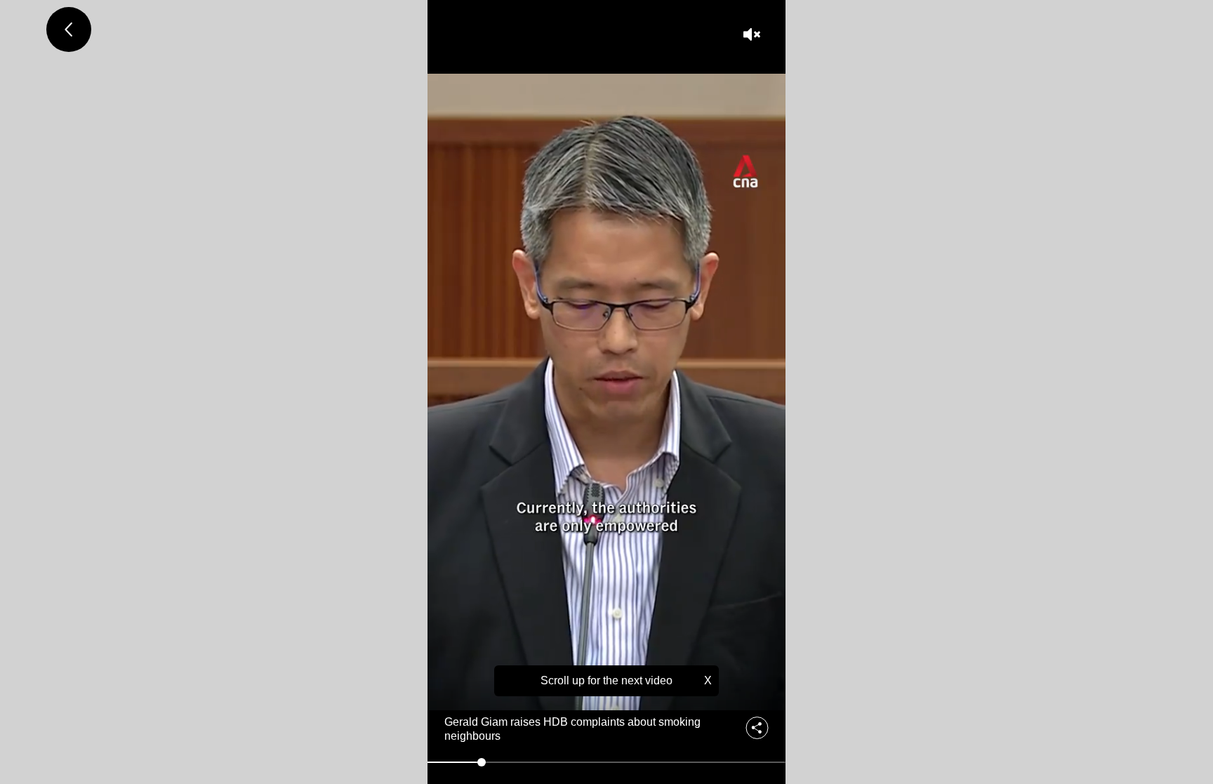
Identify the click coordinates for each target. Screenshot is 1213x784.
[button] (753, 34)
